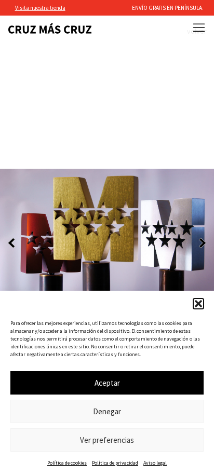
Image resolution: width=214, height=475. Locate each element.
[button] (198, 303)
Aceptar (107, 383)
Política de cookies (67, 462)
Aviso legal (155, 462)
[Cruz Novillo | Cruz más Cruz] (50, 28)
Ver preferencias (107, 440)
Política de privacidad (115, 462)
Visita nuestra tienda (40, 7)
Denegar (107, 411)
